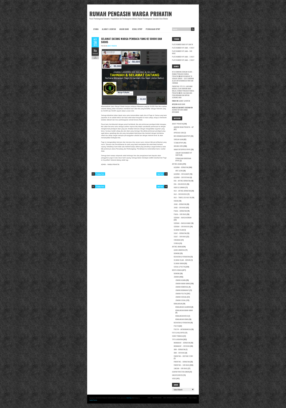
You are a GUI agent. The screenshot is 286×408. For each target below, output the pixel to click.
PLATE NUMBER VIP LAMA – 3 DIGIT (183, 56)
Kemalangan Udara (181, 319)
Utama (96, 29)
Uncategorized (177, 375)
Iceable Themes (93, 400)
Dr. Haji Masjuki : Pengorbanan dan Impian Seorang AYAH (182, 95)
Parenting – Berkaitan (182, 361)
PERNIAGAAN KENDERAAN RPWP (183, 159)
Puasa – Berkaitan (180, 211)
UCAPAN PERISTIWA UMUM (180, 371)
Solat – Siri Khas (180, 236)
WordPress (128, 398)
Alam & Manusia (179, 250)
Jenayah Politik (180, 293)
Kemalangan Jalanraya (183, 307)
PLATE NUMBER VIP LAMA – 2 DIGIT (183, 60)
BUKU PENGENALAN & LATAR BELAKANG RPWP (175, 398)
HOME (149, 398)
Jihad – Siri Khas (180, 207)
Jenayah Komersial (181, 287)
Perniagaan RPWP (153, 29)
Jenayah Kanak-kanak (182, 283)
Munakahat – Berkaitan (182, 342)
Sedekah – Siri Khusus (181, 226)
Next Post (160, 174)
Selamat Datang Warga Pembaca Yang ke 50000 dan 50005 (131, 40)
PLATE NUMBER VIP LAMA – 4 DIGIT (183, 47)
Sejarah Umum (179, 263)
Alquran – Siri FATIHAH (182, 177)
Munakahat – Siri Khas (182, 346)
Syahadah (177, 240)
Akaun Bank (124, 29)
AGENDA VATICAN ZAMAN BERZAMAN (179, 110)
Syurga (176, 243)
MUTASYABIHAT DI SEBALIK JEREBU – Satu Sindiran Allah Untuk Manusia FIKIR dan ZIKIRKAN (183, 79)
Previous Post (100, 174)
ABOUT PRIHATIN (112, 46)
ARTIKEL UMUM (177, 246)
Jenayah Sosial (180, 300)
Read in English (193, 398)
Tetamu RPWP (178, 142)
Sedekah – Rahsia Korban (182, 217)
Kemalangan (178, 303)
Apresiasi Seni (179, 132)
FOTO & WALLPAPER (178, 332)
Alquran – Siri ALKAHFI (181, 174)
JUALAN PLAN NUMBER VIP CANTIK (183, 153)
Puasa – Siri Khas (180, 214)
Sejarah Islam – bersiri (182, 260)
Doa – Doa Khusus (180, 184)
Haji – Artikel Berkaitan (182, 190)
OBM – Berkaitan (179, 349)
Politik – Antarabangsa (182, 329)
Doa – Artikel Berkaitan (182, 180)
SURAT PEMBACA (177, 336)
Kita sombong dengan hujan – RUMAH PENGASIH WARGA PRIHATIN (182, 73)
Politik (176, 326)
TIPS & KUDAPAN (177, 339)
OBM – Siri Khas (179, 352)
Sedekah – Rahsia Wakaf (182, 223)
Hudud (176, 201)
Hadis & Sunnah (179, 187)
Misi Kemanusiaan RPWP (182, 136)
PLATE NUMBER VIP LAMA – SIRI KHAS (182, 52)
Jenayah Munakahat (182, 290)
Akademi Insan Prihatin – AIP (184, 127)
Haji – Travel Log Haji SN (182, 197)
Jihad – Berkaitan (180, 204)
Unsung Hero (178, 146)
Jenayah (176, 277)
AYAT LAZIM (178, 170)
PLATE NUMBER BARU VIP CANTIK (182, 44)
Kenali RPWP (137, 29)
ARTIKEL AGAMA (177, 164)
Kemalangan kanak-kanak (184, 310)
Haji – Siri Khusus (180, 194)
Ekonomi (176, 253)
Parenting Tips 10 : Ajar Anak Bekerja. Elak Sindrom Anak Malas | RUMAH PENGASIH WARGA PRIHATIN (183, 89)
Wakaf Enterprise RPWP (182, 149)
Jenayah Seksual (181, 297)
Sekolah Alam (178, 139)
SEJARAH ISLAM (179, 230)
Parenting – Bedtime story (183, 356)
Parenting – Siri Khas (181, 365)
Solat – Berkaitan (180, 233)
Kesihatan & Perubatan (182, 256)
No (95, 50)
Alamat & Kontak (109, 29)
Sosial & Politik (179, 266)
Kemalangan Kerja (181, 316)
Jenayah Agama (180, 280)
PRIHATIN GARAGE (157, 398)
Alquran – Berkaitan (181, 167)
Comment (95, 53)
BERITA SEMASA (177, 270)
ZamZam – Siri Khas (180, 368)
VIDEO (174, 378)
